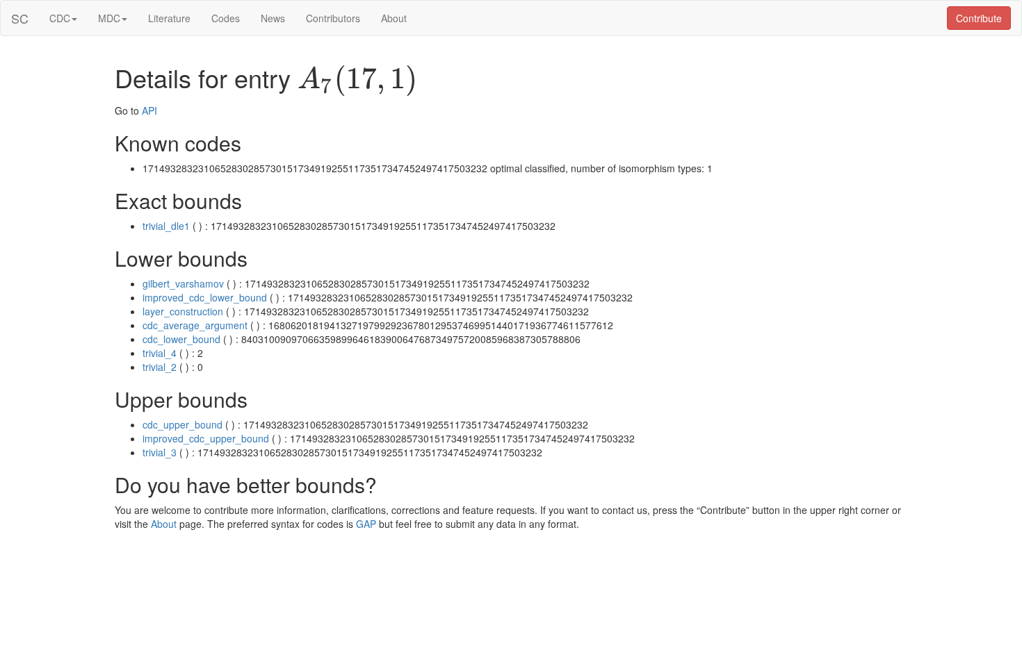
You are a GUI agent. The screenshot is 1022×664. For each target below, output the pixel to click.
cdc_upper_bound (182, 424)
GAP (366, 524)
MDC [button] (109, 18)
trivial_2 (160, 367)
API (149, 110)
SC (20, 18)
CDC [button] (59, 18)
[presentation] (357, 81)
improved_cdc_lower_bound (205, 297)
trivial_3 (160, 452)
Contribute (979, 18)
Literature (169, 18)
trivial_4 (160, 353)
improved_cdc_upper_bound (206, 438)
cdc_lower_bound (181, 339)
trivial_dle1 (166, 226)
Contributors (333, 18)
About (394, 18)
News (273, 18)
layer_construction (183, 311)
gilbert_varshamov (183, 283)
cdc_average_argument (195, 325)
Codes (225, 18)
